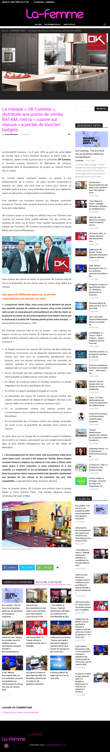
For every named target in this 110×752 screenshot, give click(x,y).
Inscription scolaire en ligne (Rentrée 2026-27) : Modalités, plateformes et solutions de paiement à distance (36, 678)
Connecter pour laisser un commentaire (20, 712)
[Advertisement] (36, 143)
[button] (104, 24)
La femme (79, 160)
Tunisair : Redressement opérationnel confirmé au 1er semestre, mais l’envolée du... (98, 435)
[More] (58, 567)
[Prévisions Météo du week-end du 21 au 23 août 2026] (60, 663)
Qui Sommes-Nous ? (52, 24)
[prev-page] (4, 695)
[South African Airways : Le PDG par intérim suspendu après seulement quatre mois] (81, 416)
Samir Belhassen (11, 134)
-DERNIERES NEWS (17, 30)
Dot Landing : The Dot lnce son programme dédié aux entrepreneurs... (89, 153)
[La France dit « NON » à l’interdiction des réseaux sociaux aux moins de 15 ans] (81, 467)
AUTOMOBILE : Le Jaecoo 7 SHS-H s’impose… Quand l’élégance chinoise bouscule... (96, 338)
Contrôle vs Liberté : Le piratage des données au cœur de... (98, 354)
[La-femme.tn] (55, 13)
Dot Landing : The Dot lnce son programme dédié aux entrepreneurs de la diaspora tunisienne (12, 611)
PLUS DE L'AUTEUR (48, 582)
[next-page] (8, 695)
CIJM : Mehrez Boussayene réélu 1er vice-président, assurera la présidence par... (98, 271)
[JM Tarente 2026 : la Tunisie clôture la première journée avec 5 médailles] (36, 628)
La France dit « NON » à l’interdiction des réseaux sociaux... (98, 467)
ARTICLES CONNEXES (18, 582)
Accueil (38, 24)
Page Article (69, 24)
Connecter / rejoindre (44, 2)
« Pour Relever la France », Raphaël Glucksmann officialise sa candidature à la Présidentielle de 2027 (59, 611)
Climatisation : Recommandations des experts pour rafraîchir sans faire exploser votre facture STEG (36, 611)
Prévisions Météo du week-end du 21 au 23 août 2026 (59, 675)
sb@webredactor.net (56, 744)
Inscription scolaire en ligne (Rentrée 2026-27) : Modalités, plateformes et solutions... (98, 290)
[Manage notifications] (6, 745)
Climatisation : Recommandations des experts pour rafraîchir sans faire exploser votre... (98, 187)
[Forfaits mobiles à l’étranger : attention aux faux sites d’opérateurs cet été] (81, 481)
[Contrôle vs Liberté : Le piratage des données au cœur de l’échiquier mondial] (81, 354)
